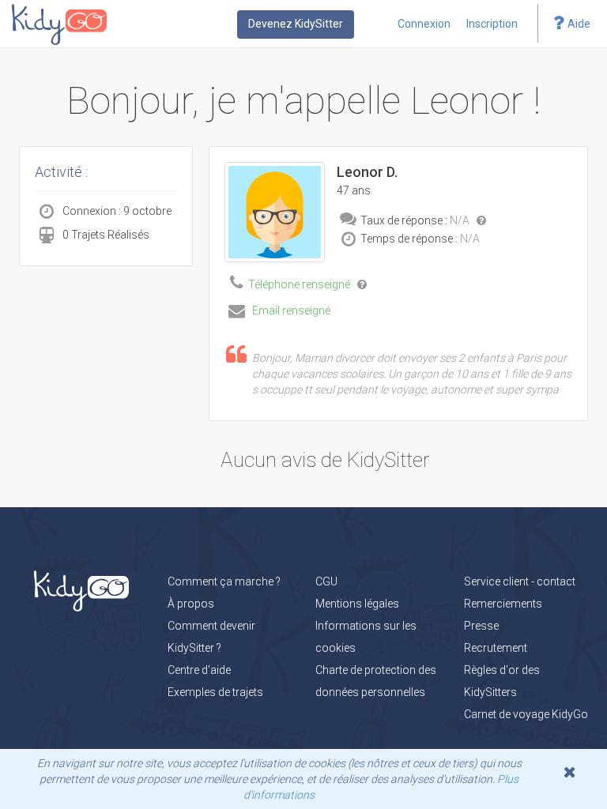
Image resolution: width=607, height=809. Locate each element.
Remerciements (503, 603)
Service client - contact (519, 581)
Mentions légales (357, 603)
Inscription (492, 23)
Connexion (424, 23)
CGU (326, 581)
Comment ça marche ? (224, 581)
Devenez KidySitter (295, 23)
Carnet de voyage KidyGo (526, 714)
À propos (191, 603)
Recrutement (495, 648)
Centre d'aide (199, 670)
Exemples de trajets (215, 692)
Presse (481, 625)
